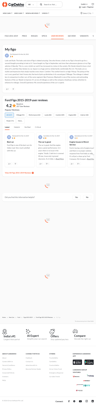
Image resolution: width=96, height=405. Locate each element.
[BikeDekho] (76, 376)
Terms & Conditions (8, 365)
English (83, 4)
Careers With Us (7, 361)
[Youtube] (80, 401)
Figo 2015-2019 (11, 36)
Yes (76, 197)
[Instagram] (87, 401)
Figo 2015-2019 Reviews (21, 173)
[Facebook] (69, 401)
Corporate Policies (8, 373)
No (87, 197)
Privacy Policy (6, 369)
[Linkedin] (93, 401)
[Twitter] (74, 401)
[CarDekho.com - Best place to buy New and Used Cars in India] (13, 4)
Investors (5, 376)
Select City (87, 13)
